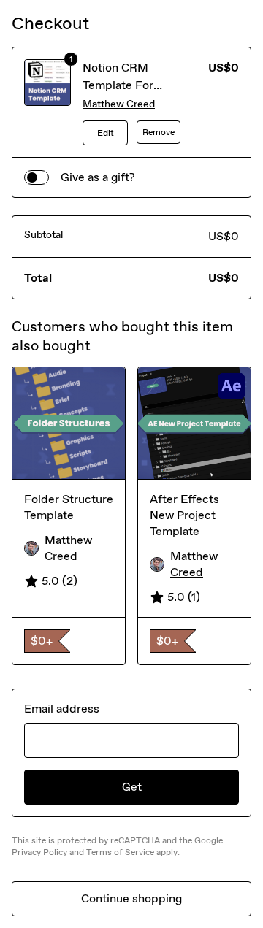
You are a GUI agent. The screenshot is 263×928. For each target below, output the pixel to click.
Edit (105, 133)
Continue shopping (131, 898)
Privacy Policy (39, 852)
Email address (61, 709)
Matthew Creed (119, 104)
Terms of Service (120, 852)
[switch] (36, 177)
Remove (158, 132)
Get (132, 787)
